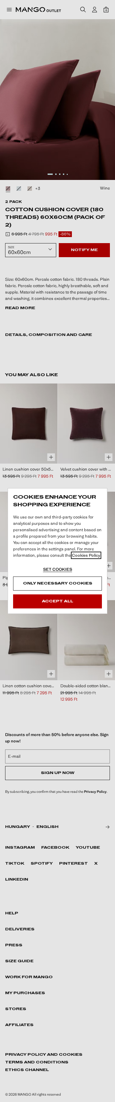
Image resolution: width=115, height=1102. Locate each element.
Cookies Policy (86, 555)
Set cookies (57, 569)
